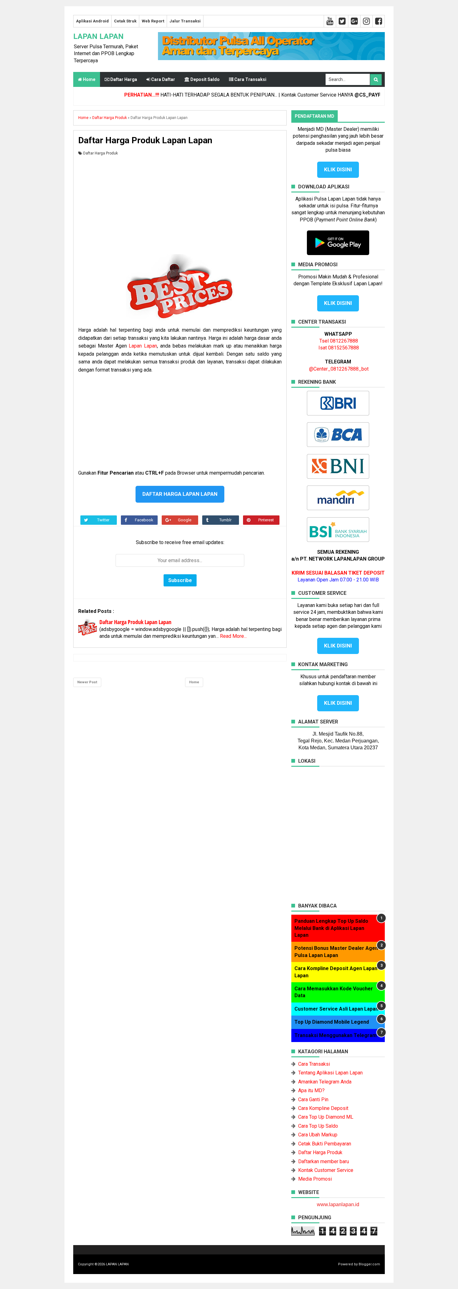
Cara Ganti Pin (313, 1099)
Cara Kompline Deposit (323, 1108)
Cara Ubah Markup (317, 1135)
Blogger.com (369, 1264)
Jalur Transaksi (185, 21)
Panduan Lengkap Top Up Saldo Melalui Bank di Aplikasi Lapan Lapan (331, 928)
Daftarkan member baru (323, 1161)
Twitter (103, 520)
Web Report (153, 21)
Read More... (233, 636)
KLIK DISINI (338, 169)
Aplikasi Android (92, 21)
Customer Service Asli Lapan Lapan (336, 1009)
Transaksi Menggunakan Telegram (335, 1035)
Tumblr (225, 520)
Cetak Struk (125, 21)
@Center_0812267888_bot (339, 369)
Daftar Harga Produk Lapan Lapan (135, 622)
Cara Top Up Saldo (318, 1126)
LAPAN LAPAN (98, 36)
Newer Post (87, 682)
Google (184, 520)
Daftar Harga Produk (100, 153)
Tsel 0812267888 (338, 341)
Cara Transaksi (314, 1064)
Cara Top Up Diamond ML (325, 1117)
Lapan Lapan (143, 346)
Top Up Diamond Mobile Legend (331, 1022)
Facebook (144, 520)
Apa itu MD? (311, 1090)
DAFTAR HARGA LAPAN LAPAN (179, 494)
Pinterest (266, 520)
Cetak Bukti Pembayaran (324, 1144)
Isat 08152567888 (338, 348)
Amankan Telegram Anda (324, 1082)
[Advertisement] (180, 202)
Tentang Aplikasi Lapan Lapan (330, 1073)
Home (88, 79)
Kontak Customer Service (325, 1170)
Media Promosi (315, 1179)
